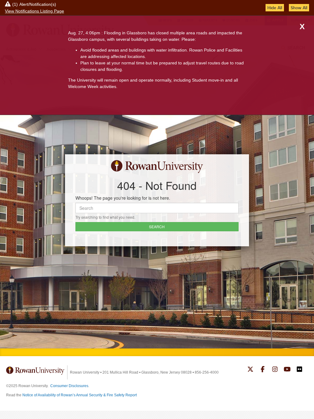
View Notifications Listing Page (34, 11)
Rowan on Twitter (250, 370)
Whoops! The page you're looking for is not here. (122, 198)
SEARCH (157, 226)
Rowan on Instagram (275, 370)
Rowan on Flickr (299, 370)
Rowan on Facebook (262, 370)
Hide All (274, 8)
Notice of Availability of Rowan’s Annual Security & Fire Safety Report (79, 395)
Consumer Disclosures (69, 386)
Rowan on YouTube (287, 370)
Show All (299, 8)
